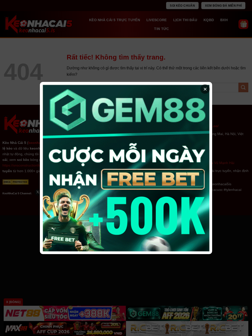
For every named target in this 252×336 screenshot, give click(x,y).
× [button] (205, 89)
